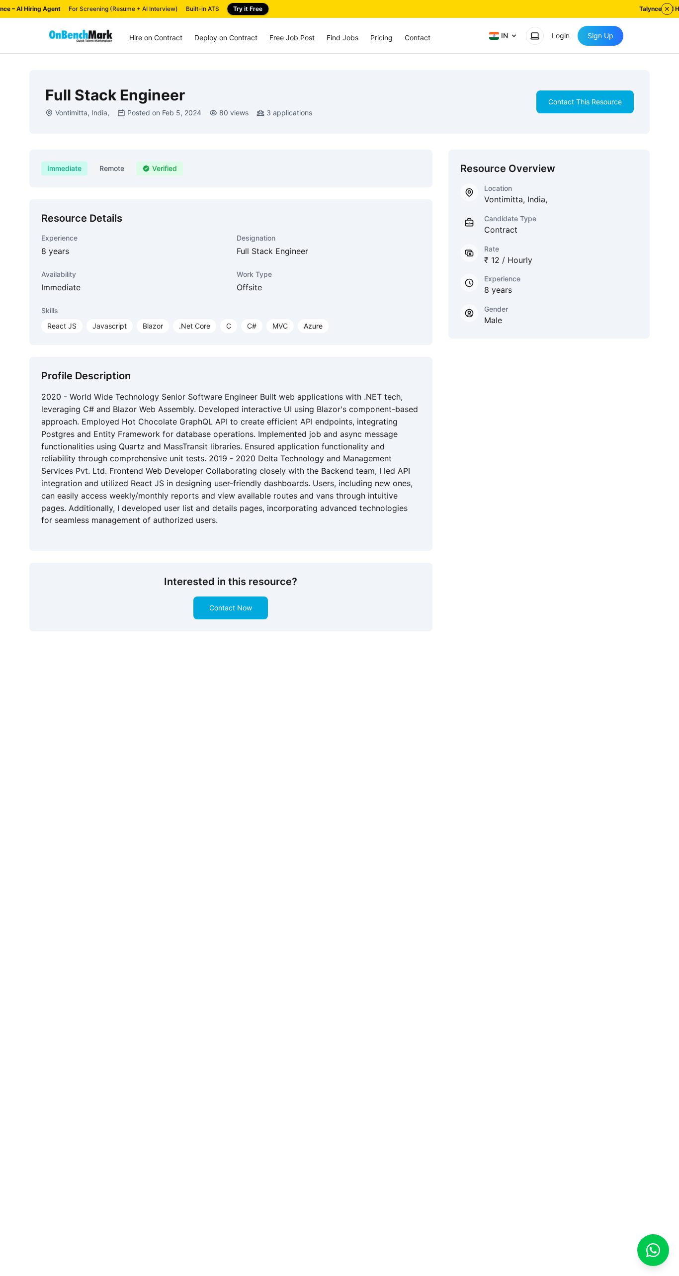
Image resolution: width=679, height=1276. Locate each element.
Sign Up (600, 35)
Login (561, 35)
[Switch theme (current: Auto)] (535, 36)
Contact (417, 37)
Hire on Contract (155, 37)
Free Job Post (292, 37)
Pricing (381, 37)
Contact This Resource (585, 101)
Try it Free (247, 8)
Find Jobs (342, 37)
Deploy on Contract (225, 37)
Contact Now (230, 607)
